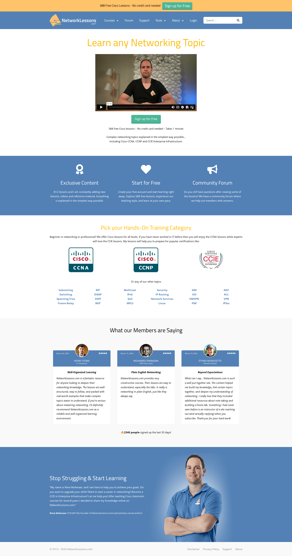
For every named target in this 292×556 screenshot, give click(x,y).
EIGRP (98, 294)
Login (193, 20)
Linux (162, 303)
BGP (97, 303)
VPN (226, 298)
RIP (98, 290)
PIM (194, 303)
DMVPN (194, 298)
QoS (130, 298)
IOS (194, 294)
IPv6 (130, 294)
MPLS (130, 303)
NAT (226, 290)
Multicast (130, 290)
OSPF (98, 298)
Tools (158, 20)
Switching (65, 294)
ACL (226, 294)
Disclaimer (193, 549)
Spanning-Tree (66, 298)
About (176, 20)
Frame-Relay (66, 303)
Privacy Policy (211, 549)
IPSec (226, 303)
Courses (109, 20)
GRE (194, 290)
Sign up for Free (146, 119)
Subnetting (66, 290)
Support (144, 20)
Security (162, 290)
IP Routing (162, 294)
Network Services (162, 298)
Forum (129, 20)
